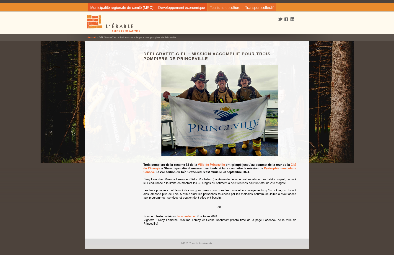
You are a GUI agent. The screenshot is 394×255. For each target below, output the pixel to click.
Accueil (91, 37)
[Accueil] (114, 24)
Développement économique (181, 8)
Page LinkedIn (293, 19)
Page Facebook (286, 19)
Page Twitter (280, 19)
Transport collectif (259, 8)
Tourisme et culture (225, 8)
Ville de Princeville (211, 164)
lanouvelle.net (186, 216)
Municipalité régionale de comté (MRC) (121, 8)
